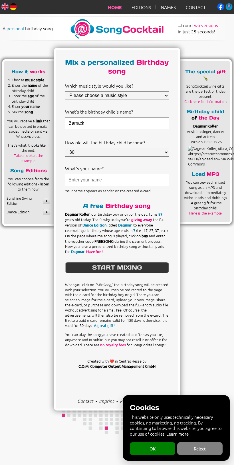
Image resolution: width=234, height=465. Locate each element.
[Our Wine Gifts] (229, 6)
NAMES (168, 7)
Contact (85, 401)
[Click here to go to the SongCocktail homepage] (112, 37)
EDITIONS (141, 7)
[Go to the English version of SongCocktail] (5, 6)
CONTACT (196, 7)
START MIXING (117, 267)
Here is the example (205, 213)
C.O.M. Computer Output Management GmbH (117, 366)
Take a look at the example (28, 158)
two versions (205, 25)
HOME (115, 7)
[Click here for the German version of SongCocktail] (13, 6)
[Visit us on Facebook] (220, 6)
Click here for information (205, 101)
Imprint (106, 401)
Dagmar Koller (205, 126)
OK (153, 448)
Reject (200, 448)
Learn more (177, 433)
